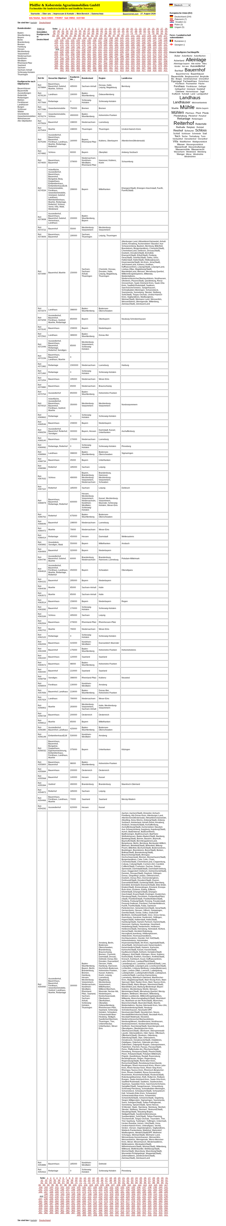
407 (89, 70)
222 (105, 49)
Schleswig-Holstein (26, 72)
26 (157, 29)
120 (122, 38)
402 (62, 70)
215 (67, 49)
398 (149, 68)
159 (105, 43)
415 (133, 70)
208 (144, 47)
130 (62, 40)
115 (95, 38)
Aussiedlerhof (197, 66)
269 (133, 54)
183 (122, 45)
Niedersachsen (24, 56)
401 (165, 68)
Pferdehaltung (180, 116)
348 (105, 63)
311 (133, 59)
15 (110, 29)
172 (62, 45)
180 (105, 45)
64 (88, 33)
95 (105, 36)
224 (116, 49)
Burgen (21, 107)
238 (78, 52)
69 (110, 33)
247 (127, 52)
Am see (185, 66)
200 (100, 47)
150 (56, 43)
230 (149, 49)
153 (72, 43)
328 (111, 61)
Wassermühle (183, 149)
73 (127, 33)
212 (165, 47)
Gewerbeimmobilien (27, 116)
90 (83, 36)
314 (149, 59)
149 (165, 40)
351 (122, 63)
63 (84, 33)
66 (97, 33)
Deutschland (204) (182, 17)
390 (105, 68)
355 (143, 63)
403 (67, 70)
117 (106, 38)
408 (94, 70)
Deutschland (45, 22)
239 (83, 52)
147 (154, 40)
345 (89, 63)
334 (143, 61)
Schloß (176, 133)
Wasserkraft (181, 147)
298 (62, 59)
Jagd (202, 91)
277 (62, 56)
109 (63, 38)
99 (122, 36)
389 (100, 68)
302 (84, 59)
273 (154, 54)
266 (116, 54)
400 (160, 68)
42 (110, 31)
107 (165, 36)
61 (75, 33)
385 (78, 68)
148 (160, 40)
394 (127, 68)
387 (89, 68)
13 (101, 29)
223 (111, 49)
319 (62, 61)
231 (154, 49)
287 (116, 56)
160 (111, 43)
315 (154, 59)
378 (154, 66)
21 (136, 29)
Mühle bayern (202, 108)
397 (143, 68)
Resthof (178, 130)
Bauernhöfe (177, 76)
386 (83, 68)
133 (78, 40)
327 (105, 61)
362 (67, 66)
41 (106, 31)
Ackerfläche (187, 56)
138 (105, 40)
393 (122, 68)
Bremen (21, 44)
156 (89, 43)
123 (138, 38)
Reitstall (200, 127)
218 (83, 49)
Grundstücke (23, 114)
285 (105, 56)
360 (56, 66)
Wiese (189, 154)
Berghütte (204, 76)
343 (78, 63)
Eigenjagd (176, 81)
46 (127, 31)
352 (127, 63)
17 (118, 29)
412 (116, 70)
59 (67, 33)
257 (67, 54)
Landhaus (190, 97)
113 (85, 38)
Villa (175, 141)
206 (133, 47)
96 (109, 36)
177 (89, 45)
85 (62, 36)
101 (133, 36)
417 (143, 70)
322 (78, 61)
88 (75, 36)
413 (122, 70)
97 (113, 36)
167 (149, 43)
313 (143, 59)
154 (78, 43)
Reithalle (180, 127)
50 (144, 31)
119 (116, 38)
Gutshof (201, 89)
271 (143, 54)
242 (100, 52)
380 (165, 66)
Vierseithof (202, 139)
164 (133, 43)
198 (89, 47)
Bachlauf (179, 71)
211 (160, 47)
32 (67, 31)
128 (165, 38)
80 (157, 33)
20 (131, 29)
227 (133, 49)
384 (72, 68)
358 (160, 63)
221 (100, 49)
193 (62, 47)
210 (155, 47)
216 (72, 49)
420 (160, 70)
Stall (205, 133)
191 (165, 45)
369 (105, 66)
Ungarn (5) (178, 27)
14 (106, 29)
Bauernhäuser (197, 74)
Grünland (191, 89)
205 (127, 47)
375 (138, 66)
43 (114, 31)
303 (89, 59)
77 (144, 33)
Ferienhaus (204, 81)
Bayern (21, 37)
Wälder (21, 111)
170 (165, 43)
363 (72, 66)
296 (165, 56)
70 (114, 33)
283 (94, 56)
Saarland (22, 65)
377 (149, 66)
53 (157, 31)
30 (58, 31)
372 (122, 66)
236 (67, 52)
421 (165, 70)
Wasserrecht (197, 149)
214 (62, 49)
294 (154, 56)
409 (100, 70)
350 (116, 63)
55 (166, 31)
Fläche (201, 84)
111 (74, 38)
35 (80, 31)
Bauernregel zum (130, 14)
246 (122, 52)
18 (123, 29)
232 (160, 49)
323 (83, 61)
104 (149, 36)
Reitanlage (183, 118)
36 (84, 31)
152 (67, 43)
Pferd (198, 113)
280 (78, 56)
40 (101, 31)
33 (71, 31)
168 (154, 43)
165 (138, 43)
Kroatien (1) (180, 22)
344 (83, 63)
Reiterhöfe (200, 124)
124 (143, 38)
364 (78, 66)
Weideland (191, 152)
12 (97, 29)
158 (100, 43)
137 (100, 40)
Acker (177, 55)
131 (67, 40)
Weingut (180, 154)
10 (88, 29)
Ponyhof (202, 116)
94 (101, 36)
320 (67, 61)
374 (133, 66)
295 (160, 56)
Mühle (187, 107)
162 (122, 43)
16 (114, 29)
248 (133, 52)
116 (100, 38)
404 (73, 70)
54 (161, 31)
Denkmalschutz (190, 79)
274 (160, 54)
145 (143, 40)
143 (133, 40)
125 (149, 38)
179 (100, 45)
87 (70, 36)
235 (62, 52)
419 (154, 70)
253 (160, 52)
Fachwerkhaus (190, 81)
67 (101, 33)
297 (56, 59)
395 (133, 68)
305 (100, 59)
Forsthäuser (191, 86)
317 (165, 59)
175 (78, 45)
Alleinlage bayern (182, 63)
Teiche (185, 136)
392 (116, 68)
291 (138, 56)
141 (122, 40)
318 (56, 61)
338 (165, 61)
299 (67, 59)
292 (143, 56)
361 (62, 66)
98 (118, 36)
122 (133, 38)
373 (127, 66)
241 (94, 52)
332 (133, 61)
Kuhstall (185, 94)
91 (88, 36)
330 (122, 61)
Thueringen (23, 74)
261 (89, 54)
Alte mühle (196, 63)
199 (94, 47)
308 (116, 59)
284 (100, 56)
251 (149, 52)
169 (160, 43)
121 (127, 38)
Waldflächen (185, 142)
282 (89, 56)
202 (111, 47)
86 (66, 36)
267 (122, 54)
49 (140, 31)
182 (116, 45)
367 (94, 66)
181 (111, 45)
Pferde (205, 113)
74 (131, 33)
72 (123, 33)
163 (127, 43)
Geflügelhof (180, 89)
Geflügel (202, 86)
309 (122, 59)
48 (136, 31)
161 (116, 43)
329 (116, 61)
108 (58, 38)
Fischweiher (191, 84)
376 (143, 66)
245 (116, 52)
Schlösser (185, 133)
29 (54, 31)
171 (56, 45)
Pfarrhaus (189, 113)
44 (118, 31)
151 (62, 43)
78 (149, 33)
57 (58, 33)
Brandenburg (23, 42)
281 (83, 56)
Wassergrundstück (194, 144)
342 (72, 63)
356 (149, 63)
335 (149, 61)
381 (56, 68)
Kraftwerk (176, 94)
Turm (203, 136)
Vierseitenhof (190, 139)
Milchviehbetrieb (199, 103)
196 (78, 47)
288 (122, 56)
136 (94, 40)
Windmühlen (190, 156)
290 (133, 56)
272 (149, 54)
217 (78, 49)
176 (83, 45)
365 (83, 66)
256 (62, 54)
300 (73, 59)
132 (72, 40)
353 (133, 63)
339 (56, 63)
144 (138, 40)
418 (149, 70)
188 (149, 45)
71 (118, 33)
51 (149, 31)
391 (111, 68)
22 (140, 29)
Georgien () (179, 45)
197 (84, 47)
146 (149, 40)
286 (111, 56)
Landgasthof (202, 94)
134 (83, 40)
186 (138, 45)
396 (138, 68)
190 (160, 45)
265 (111, 54)
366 (89, 66)
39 (97, 31)
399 (154, 68)
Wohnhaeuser (24, 118)
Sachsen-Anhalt (25, 70)
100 (127, 36)
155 (83, 43)
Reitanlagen (197, 119)
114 (90, 38)
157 (94, 43)
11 (93, 29)
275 (165, 54)
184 (127, 45)
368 (100, 66)
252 (154, 52)
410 (105, 70)
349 (111, 63)
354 (138, 63)
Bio (172, 79)
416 (138, 70)
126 (154, 38)
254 (165, 52)
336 (154, 61)
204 (122, 47)
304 (94, 59)
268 (127, 54)
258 (72, 54)
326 (100, 61)
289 (127, 56)
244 (111, 52)
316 (160, 59)
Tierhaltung (194, 136)
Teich (177, 136)
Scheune (189, 130)
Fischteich (179, 84)
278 (67, 56)
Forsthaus (179, 86)
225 (122, 49)
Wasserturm (179, 152)
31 (63, 31)
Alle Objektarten (25, 121)
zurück (34, 22)
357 (154, 63)
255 (56, 54)
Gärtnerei (180, 91)
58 (63, 33)
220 (94, 49)
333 (138, 61)
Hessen (21, 49)
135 (89, 40)
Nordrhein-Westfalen (22, 59)
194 (67, 47)
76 (140, 33)
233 (165, 49)
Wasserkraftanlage (196, 147)
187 (143, 45)
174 (72, 45)
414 (127, 70)
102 (138, 36)
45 (123, 31)
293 (149, 56)
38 (93, 31)
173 (67, 45)
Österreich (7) (180, 19)
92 (92, 36)
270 (138, 54)
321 (72, 61)
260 (83, 54)
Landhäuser (181, 102)
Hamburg (22, 47)
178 (94, 45)
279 (72, 56)
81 (161, 33)
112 (79, 38)
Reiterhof (184, 123)
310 (127, 59)
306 (105, 59)
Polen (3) (178, 24)
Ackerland (179, 60)
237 (72, 52)
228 (138, 49)
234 (56, 52)
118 (111, 38)
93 (96, 36)
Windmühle (198, 154)
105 (154, 36)
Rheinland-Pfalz (25, 63)
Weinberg (201, 152)
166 (143, 43)
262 (94, 54)
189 (154, 45)
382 (62, 68)
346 (94, 63)
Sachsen (21, 67)
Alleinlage (196, 59)
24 (149, 29)
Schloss (201, 130)
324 (89, 61)
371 (116, 66)
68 (106, 33)
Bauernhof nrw (182, 74)
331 (127, 61)
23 (144, 29)
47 (131, 31)
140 (116, 40)
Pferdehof (192, 116)
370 (111, 66)
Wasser (181, 144)
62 (80, 33)
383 (67, 68)
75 (136, 33)
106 (160, 36)
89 (79, 36)
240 (89, 52)
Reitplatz (191, 127)
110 (69, 38)
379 (160, 66)
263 (100, 54)
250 (143, 52)
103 (143, 36)
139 (111, 40)
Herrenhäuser (192, 91)
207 (138, 47)
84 (58, 36)
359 (165, 63)
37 (88, 31)
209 (149, 47)
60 (71, 33)
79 (153, 33)
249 (138, 52)
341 (67, 63)
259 (78, 54)
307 (111, 59)
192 (56, 47)
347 (100, 63)
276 (56, 56)
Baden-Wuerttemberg (24, 34)
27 (161, 29)
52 (153, 31)
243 (105, 52)
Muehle (175, 108)
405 (78, 70)
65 (93, 33)
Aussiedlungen (24, 93)
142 (127, 40)
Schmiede (196, 133)
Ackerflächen (200, 56)
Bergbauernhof (192, 76)
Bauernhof (195, 69)
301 (78, 59)
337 (160, 61)
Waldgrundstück (199, 142)
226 (127, 49)
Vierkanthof (178, 139)
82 (166, 33)
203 (116, 47)
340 (62, 63)
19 (127, 29)
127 (160, 38)
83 (53, 36)
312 (138, 59)
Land (193, 94)
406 (84, 70)
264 (105, 54)
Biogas (179, 79)
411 (111, 70)
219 (89, 49)
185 (133, 45)
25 (153, 29)
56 (54, 33)
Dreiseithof (204, 79)
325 (94, 61)
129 (56, 40)
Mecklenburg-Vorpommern (24, 52)
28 (166, 29)
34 (75, 31)
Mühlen (177, 112)
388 (94, 68)
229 (143, 49)
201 (105, 47)
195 (73, 47)
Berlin (20, 40)
